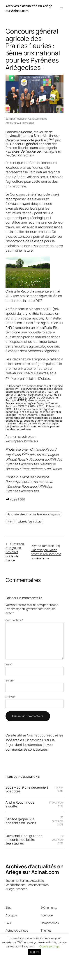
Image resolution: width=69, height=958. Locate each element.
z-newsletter (27, 122)
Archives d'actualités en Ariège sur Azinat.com (34, 869)
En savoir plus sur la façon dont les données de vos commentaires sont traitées (30, 745)
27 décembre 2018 (57, 821)
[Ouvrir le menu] (61, 8)
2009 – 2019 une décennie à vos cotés (27, 789)
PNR (10, 521)
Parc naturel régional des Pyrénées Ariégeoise (34, 514)
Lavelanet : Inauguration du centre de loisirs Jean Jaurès (24, 839)
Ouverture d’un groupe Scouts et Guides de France (15, 552)
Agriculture (12, 122)
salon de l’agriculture (30, 521)
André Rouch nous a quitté (20, 804)
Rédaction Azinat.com (28, 118)
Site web (10, 697)
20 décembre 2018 (57, 839)
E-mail (10, 680)
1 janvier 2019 (58, 789)
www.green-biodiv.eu (22, 441)
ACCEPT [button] (34, 952)
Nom (9, 664)
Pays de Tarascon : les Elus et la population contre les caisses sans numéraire (46, 552)
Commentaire (14, 620)
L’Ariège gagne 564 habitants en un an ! (21, 821)
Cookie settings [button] (49, 946)
